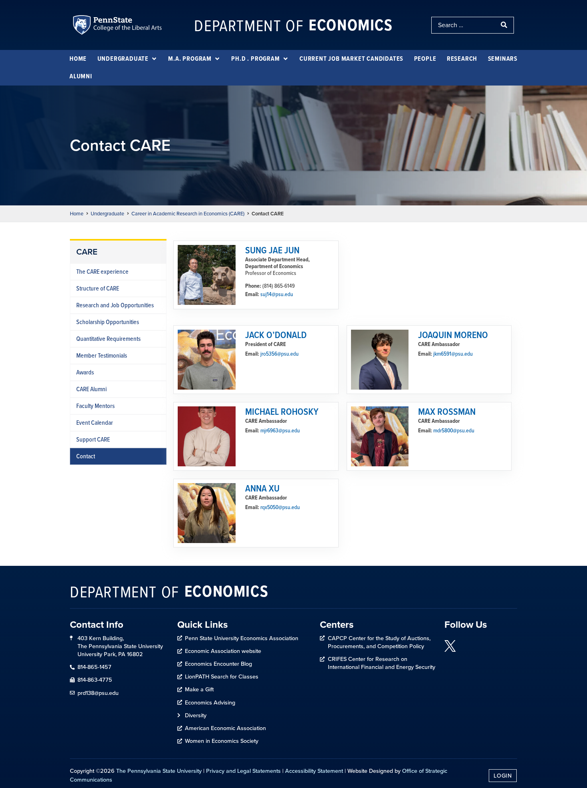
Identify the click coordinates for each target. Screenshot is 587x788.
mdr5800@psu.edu (453, 430)
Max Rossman (447, 411)
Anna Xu (262, 488)
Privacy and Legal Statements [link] (243, 770)
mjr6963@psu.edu (280, 430)
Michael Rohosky (282, 411)
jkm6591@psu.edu (453, 353)
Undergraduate (107, 213)
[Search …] (464, 25)
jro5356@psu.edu (279, 353)
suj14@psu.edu (276, 294)
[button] (127, 59)
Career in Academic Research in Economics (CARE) (187, 213)
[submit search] (505, 25)
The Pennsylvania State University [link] (159, 770)
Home (76, 213)
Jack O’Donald (276, 334)
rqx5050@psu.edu (280, 507)
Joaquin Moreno (453, 334)
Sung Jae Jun (272, 250)
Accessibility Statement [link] (314, 770)
